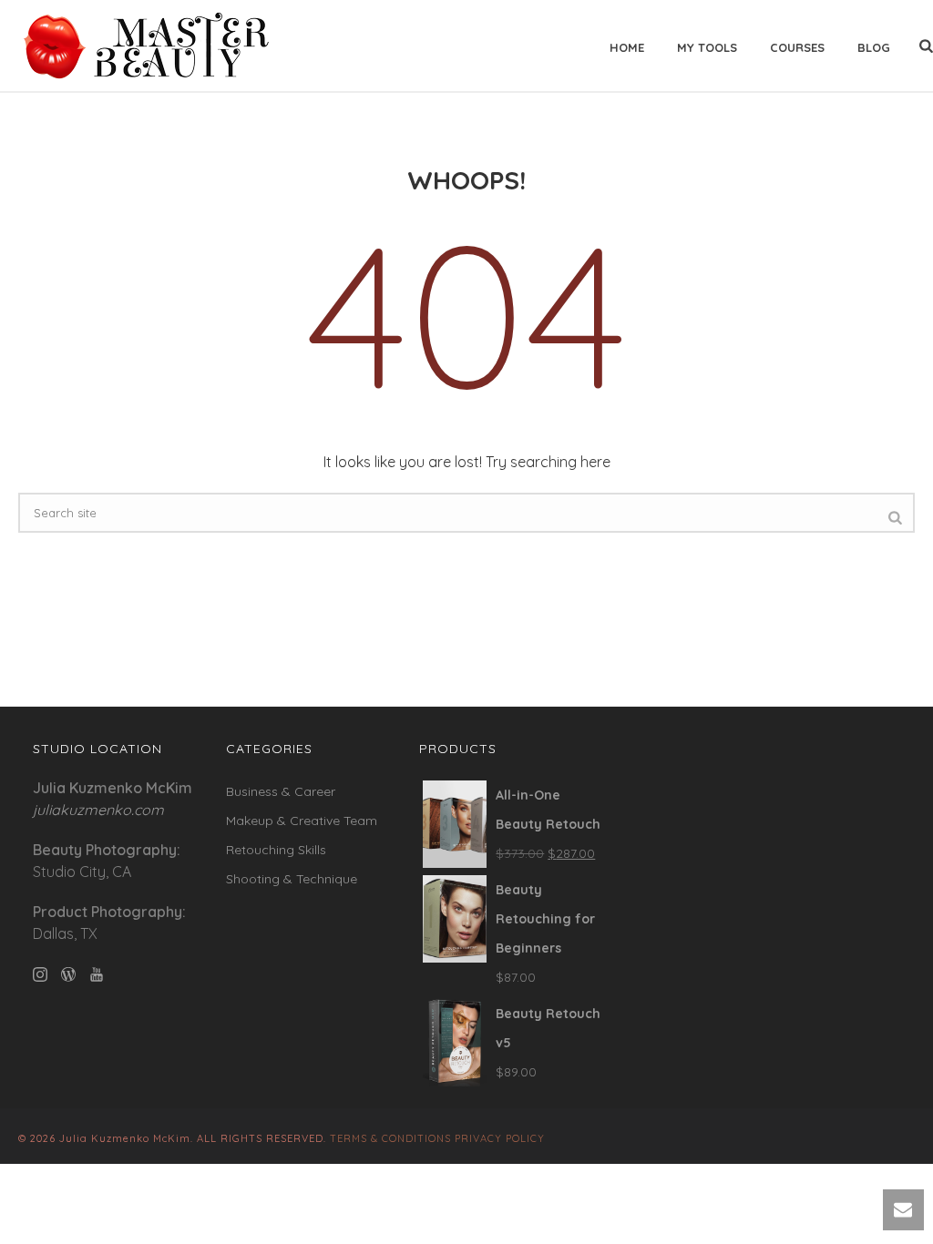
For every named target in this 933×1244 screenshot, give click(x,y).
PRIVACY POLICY (500, 1138)
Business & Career (280, 791)
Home (627, 47)
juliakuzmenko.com (98, 809)
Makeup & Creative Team (301, 820)
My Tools (707, 47)
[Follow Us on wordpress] (68, 975)
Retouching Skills (276, 849)
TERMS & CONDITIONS (390, 1138)
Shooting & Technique (291, 879)
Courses (797, 47)
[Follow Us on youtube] (96, 975)
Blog (873, 47)
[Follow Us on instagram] (40, 975)
